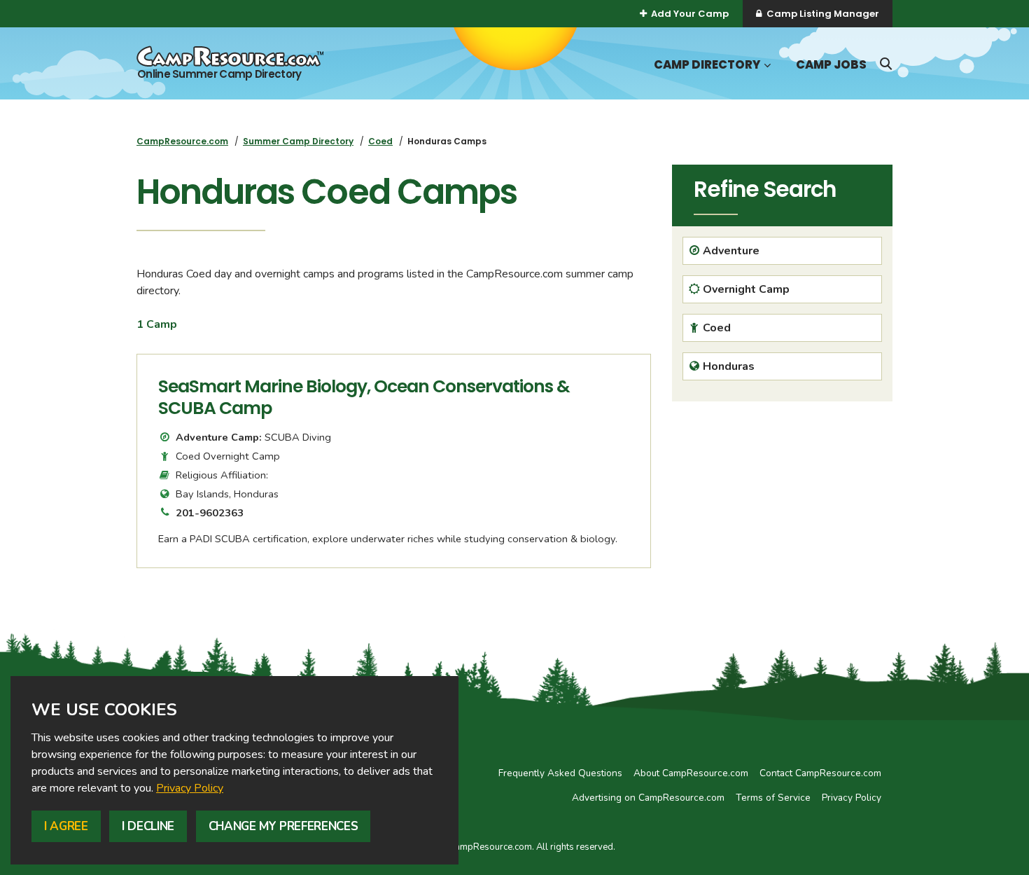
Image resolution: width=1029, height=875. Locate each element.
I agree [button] (66, 826)
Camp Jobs (831, 65)
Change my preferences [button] (283, 826)
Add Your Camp (690, 13)
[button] (765, 65)
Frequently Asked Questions (560, 773)
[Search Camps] (885, 64)
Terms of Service (773, 797)
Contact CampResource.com (820, 773)
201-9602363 (210, 513)
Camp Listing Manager (822, 13)
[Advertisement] (782, 510)
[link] (189, 788)
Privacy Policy (189, 788)
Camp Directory (707, 65)
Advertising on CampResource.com (648, 797)
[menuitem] (182, 141)
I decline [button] (148, 826)
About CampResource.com (691, 773)
